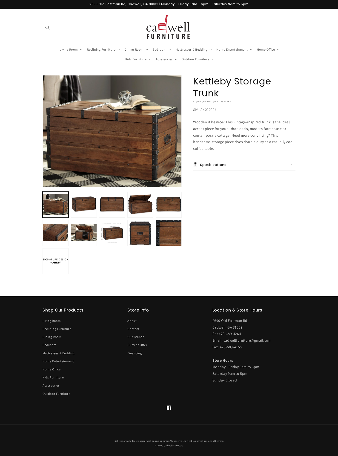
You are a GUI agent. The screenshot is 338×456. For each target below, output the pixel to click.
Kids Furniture (53, 377)
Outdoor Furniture (56, 394)
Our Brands (135, 337)
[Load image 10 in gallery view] (169, 233)
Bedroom (49, 345)
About (132, 321)
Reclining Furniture (57, 329)
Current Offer (137, 345)
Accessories (51, 385)
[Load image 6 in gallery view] (56, 233)
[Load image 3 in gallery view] (112, 205)
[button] (48, 28)
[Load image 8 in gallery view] (112, 233)
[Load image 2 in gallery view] (84, 205)
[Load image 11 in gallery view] (56, 261)
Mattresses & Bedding (58, 353)
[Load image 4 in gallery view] (140, 205)
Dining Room (52, 337)
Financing (134, 353)
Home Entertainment (58, 361)
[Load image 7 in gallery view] (84, 233)
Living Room (52, 321)
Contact (133, 329)
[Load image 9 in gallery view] (140, 233)
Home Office (52, 369)
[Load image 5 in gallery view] (169, 205)
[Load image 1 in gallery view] (56, 205)
